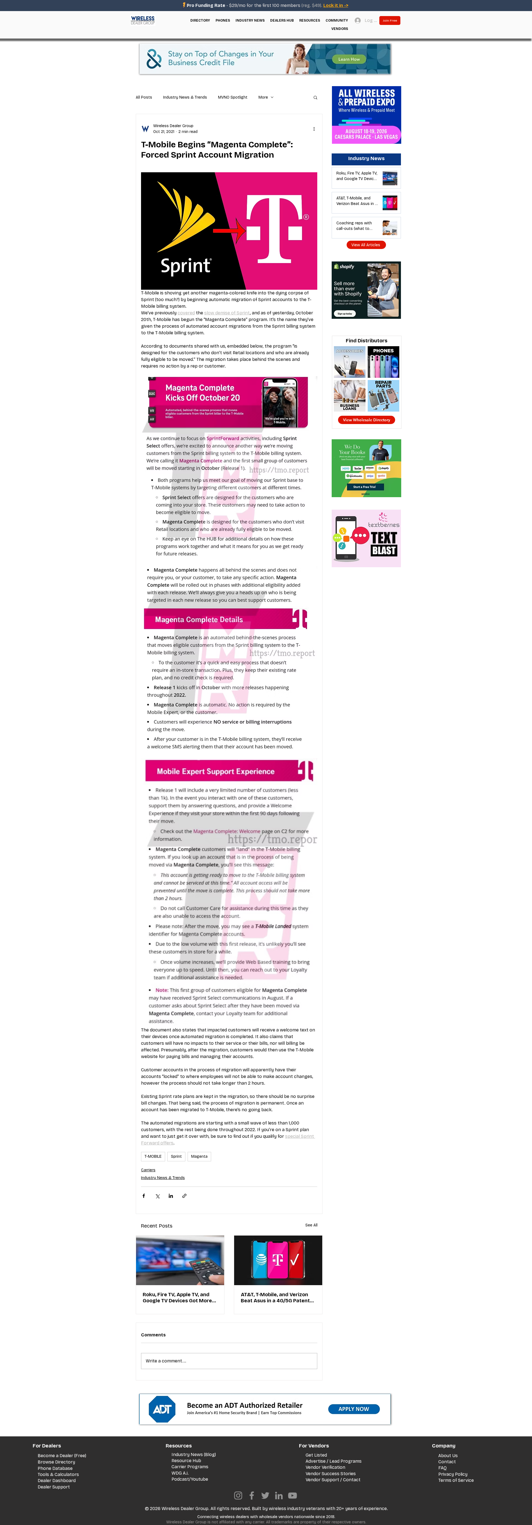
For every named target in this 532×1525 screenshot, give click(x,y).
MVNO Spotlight (232, 97)
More (263, 97)
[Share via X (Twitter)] (157, 1195)
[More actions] (314, 128)
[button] (200, 20)
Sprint (176, 1156)
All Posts (144, 97)
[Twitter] (265, 1495)
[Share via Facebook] (143, 1195)
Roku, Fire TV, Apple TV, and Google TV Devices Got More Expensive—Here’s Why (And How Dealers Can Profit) (178, 1298)
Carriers (148, 1170)
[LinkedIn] (278, 1495)
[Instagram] (238, 1495)
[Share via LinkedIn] (170, 1195)
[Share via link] (184, 1195)
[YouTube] (292, 1495)
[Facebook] (251, 1495)
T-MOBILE (153, 1156)
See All (311, 1225)
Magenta (199, 1156)
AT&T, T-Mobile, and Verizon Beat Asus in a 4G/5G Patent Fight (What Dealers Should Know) (275, 1298)
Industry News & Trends (185, 97)
